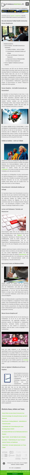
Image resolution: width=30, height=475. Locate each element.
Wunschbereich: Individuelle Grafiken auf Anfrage (16, 52)
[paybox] (25, 455)
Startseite (12, 15)
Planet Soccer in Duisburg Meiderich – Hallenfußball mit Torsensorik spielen (14, 422)
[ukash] (11, 455)
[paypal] (25, 458)
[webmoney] (4, 458)
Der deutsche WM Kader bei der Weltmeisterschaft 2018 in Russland (15, 433)
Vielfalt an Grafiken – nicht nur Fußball (15, 49)
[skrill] (18, 455)
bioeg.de (25, 462)
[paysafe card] (25, 452)
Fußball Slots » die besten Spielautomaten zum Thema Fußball (14, 446)
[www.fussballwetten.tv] (14, 5)
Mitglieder (19, 235)
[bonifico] (18, 458)
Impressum (18, 464)
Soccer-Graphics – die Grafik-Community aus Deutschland (15, 46)
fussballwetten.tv (18, 467)
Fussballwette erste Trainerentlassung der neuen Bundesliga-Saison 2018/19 (12, 428)
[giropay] (4, 455)
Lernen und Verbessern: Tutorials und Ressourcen (15, 56)
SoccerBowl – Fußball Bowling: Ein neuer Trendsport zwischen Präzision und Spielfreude (13, 441)
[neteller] (11, 458)
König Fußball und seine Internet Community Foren (13, 413)
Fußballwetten (5, 169)
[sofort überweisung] (18, 452)
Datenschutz (13, 464)
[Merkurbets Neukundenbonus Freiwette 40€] (15, 13)
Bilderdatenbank (22, 254)
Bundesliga (25, 360)
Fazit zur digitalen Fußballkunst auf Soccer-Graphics (14, 63)
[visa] (4, 452)
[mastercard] (11, 452)
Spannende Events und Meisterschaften (16, 59)
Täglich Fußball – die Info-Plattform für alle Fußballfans (14, 437)
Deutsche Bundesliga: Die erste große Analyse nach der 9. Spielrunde (14, 417)
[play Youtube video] (15, 116)
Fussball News (18, 15)
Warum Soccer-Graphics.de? (13, 61)
